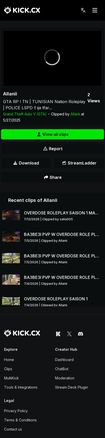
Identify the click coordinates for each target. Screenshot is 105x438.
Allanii (10, 93)
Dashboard (64, 359)
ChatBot (61, 369)
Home (9, 359)
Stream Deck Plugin (71, 387)
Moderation (64, 378)
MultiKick (11, 378)
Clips (8, 369)
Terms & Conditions (20, 420)
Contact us (13, 429)
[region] (52, 58)
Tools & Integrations (20, 387)
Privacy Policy (16, 411)
